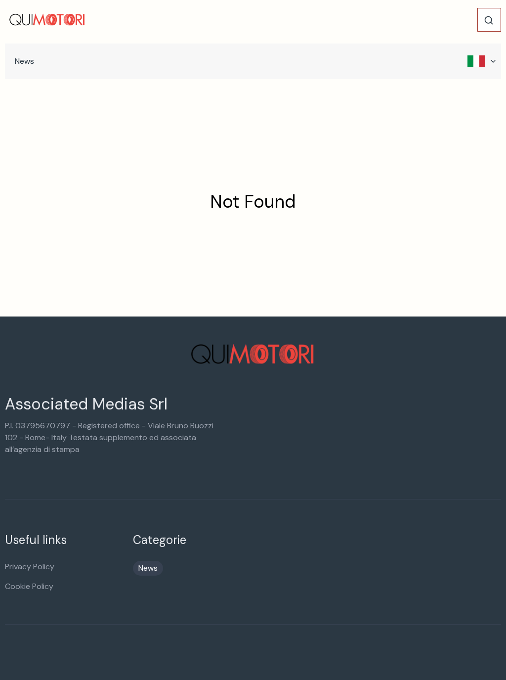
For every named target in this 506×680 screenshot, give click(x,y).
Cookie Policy (29, 586)
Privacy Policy (29, 566)
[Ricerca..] (489, 20)
